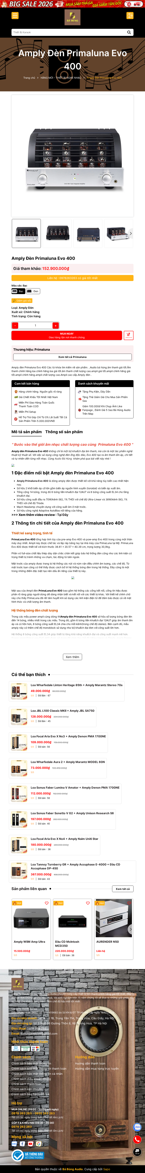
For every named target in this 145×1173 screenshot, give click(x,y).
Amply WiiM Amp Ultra (29, 941)
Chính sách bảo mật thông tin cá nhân (36, 1073)
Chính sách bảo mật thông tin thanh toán (38, 1068)
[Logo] (72, 17)
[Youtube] (30, 1143)
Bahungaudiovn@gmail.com (39, 1033)
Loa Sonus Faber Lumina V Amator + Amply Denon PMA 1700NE (75, 787)
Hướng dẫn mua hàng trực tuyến (97, 1068)
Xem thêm (72, 657)
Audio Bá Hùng (64, 458)
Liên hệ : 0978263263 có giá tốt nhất (72, 278)
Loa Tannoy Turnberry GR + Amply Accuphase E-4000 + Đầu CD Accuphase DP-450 (75, 866)
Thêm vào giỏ (128, 337)
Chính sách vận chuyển (26, 1089)
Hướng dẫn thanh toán (90, 1063)
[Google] (39, 1143)
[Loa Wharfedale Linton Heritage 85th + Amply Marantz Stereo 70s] (19, 691)
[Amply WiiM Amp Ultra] (31, 918)
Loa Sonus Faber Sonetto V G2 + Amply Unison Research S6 (72, 813)
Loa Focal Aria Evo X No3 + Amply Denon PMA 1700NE (68, 736)
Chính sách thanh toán (26, 1084)
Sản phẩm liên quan (29, 889)
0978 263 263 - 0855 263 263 (33, 1113)
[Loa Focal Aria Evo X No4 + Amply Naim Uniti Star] (19, 845)
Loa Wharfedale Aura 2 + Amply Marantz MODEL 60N (68, 762)
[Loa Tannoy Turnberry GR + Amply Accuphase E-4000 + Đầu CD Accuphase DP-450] (19, 870)
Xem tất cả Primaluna (72, 356)
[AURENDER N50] (114, 918)
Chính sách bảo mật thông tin (31, 1063)
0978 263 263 (36, 1028)
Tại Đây (63, 515)
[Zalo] (14, 1143)
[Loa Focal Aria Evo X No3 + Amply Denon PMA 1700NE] (19, 742)
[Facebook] (22, 1143)
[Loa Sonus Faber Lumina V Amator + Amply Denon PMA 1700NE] (19, 794)
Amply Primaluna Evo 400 (32, 480)
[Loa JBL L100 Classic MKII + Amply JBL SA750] (19, 717)
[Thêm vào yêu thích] (46, 903)
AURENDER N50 (107, 941)
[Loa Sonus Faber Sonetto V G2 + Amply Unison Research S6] (19, 819)
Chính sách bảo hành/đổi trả (30, 1094)
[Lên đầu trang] (137, 1164)
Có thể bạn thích (28, 674)
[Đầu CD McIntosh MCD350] (72, 918)
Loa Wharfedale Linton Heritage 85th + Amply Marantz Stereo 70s (77, 685)
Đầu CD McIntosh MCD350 (67, 943)
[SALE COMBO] (72, 3)
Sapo (106, 1169)
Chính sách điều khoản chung (31, 1079)
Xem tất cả (123, 888)
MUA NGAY (67, 335)
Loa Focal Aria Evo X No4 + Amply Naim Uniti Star (64, 839)
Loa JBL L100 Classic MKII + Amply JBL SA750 (62, 710)
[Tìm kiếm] (129, 32)
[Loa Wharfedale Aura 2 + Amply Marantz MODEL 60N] (19, 768)
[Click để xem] (72, 156)
